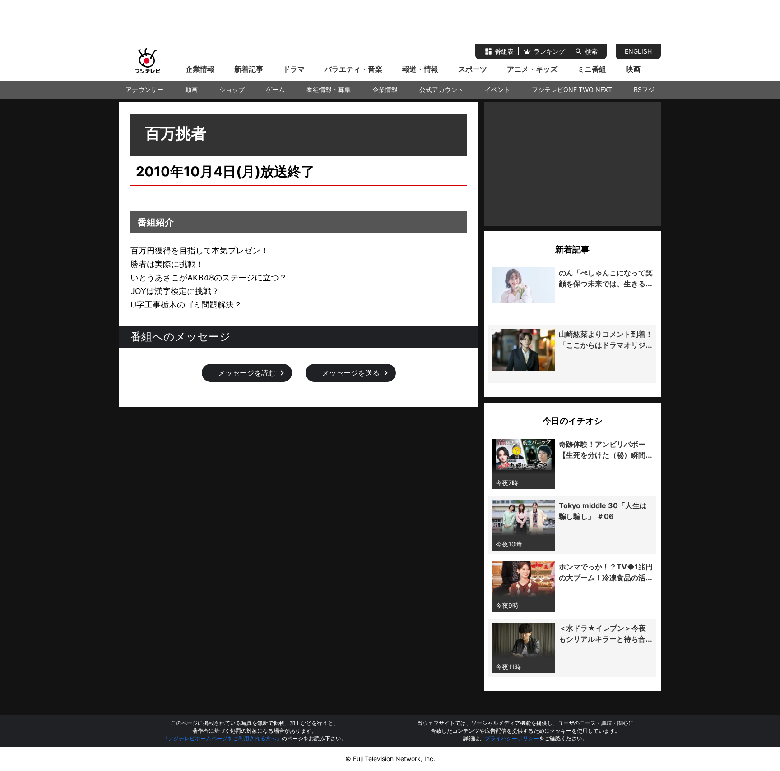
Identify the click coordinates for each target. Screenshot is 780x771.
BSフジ (644, 89)
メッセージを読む (247, 372)
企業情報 (200, 68)
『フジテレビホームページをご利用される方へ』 (222, 738)
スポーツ (472, 68)
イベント (497, 89)
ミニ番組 (591, 68)
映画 (633, 68)
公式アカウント (441, 89)
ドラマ (294, 68)
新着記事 (248, 68)
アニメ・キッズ (532, 68)
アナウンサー (144, 89)
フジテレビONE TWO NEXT (572, 89)
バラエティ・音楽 (353, 68)
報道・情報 (420, 68)
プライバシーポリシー (512, 738)
